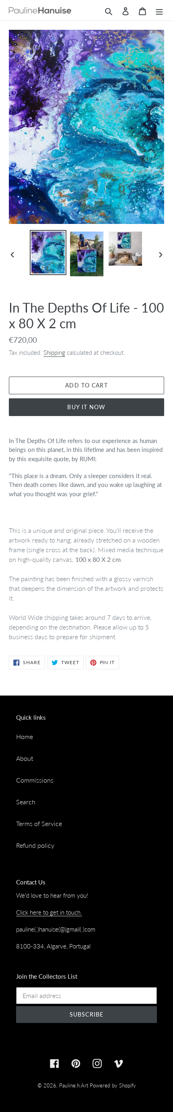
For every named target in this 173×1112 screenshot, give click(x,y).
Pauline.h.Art (73, 1085)
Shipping (54, 352)
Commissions (35, 780)
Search (25, 802)
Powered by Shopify (113, 1085)
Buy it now (86, 407)
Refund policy (35, 845)
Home (24, 736)
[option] (48, 252)
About (24, 758)
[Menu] (159, 10)
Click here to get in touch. (49, 912)
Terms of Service (39, 823)
